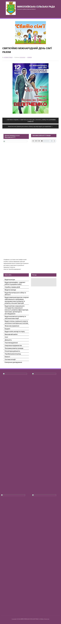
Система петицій (10, 359)
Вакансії (7, 357)
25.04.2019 (22, 57)
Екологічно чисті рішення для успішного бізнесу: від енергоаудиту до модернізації (29, 126)
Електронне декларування (13, 362)
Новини (29, 57)
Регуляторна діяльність (12, 351)
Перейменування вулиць (13, 354)
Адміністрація (8, 57)
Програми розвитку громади (14, 348)
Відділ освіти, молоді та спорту (15, 331)
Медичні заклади (10, 290)
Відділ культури (10, 279)
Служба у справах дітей (12, 287)
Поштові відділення (11, 343)
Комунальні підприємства (13, 345)
